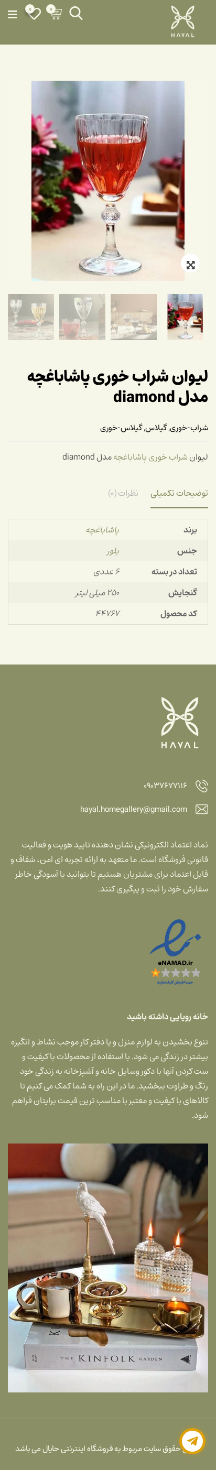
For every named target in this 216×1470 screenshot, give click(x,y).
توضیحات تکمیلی (179, 493)
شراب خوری (168, 457)
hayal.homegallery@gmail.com (133, 809)
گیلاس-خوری (121, 427)
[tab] (179, 494)
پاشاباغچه (130, 457)
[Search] (76, 13)
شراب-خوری (189, 427)
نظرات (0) (123, 493)
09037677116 (165, 786)
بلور (113, 551)
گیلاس (156, 427)
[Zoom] (190, 263)
